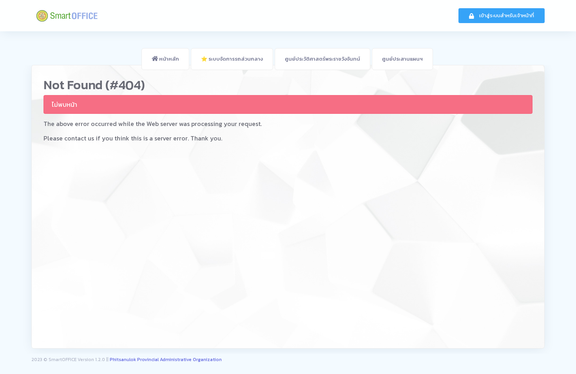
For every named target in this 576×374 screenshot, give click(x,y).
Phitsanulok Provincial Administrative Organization (166, 359)
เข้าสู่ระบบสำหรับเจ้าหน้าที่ (506, 15)
